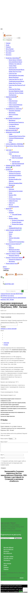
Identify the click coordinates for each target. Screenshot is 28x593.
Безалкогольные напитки (13, 244)
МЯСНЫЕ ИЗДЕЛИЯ (11, 130)
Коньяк (11, 232)
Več (23, 591)
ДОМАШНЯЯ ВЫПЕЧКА (15, 228)
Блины (10, 116)
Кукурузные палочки (15, 199)
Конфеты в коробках (15, 171)
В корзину (3, 326)
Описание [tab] (6, 342)
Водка (10, 234)
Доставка (8, 53)
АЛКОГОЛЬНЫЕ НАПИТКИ (13, 230)
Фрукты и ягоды (13, 114)
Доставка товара (8, 556)
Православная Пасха (12, 263)
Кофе (10, 154)
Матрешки (12, 261)
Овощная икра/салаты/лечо (17, 136)
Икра (10, 99)
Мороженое (12, 112)
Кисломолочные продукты (16, 122)
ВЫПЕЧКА (8, 208)
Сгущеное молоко (14, 124)
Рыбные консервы (14, 106)
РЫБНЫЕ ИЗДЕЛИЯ (11, 97)
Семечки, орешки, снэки (13, 253)
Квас (10, 245)
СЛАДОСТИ (9, 187)
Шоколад (11, 189)
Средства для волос (16, 75)
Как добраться (10, 51)
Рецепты (6, 569)
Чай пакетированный (18, 163)
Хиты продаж (9, 49)
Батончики (12, 177)
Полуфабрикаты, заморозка (14, 108)
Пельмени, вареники (14, 110)
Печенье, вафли (13, 218)
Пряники (11, 212)
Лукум (10, 197)
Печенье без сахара (17, 224)
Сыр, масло (12, 126)
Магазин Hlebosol (8, 547)
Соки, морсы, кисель (14, 251)
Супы (10, 142)
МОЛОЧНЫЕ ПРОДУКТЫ (13, 118)
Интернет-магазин (10, 293)
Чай (10, 159)
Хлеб (10, 226)
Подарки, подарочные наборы (14, 257)
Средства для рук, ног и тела (16, 81)
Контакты (8, 54)
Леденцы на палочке (15, 173)
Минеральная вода (14, 249)
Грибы (10, 134)
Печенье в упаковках (18, 220)
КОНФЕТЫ (9, 169)
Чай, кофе (8, 150)
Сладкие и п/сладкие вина (16, 242)
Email (2, 458)
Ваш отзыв (4, 441)
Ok (20, 591)
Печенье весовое (16, 222)
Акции (7, 45)
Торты (10, 216)
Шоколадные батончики (16, 191)
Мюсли (11, 204)
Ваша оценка (5, 438)
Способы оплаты (8, 558)
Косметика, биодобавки (12, 58)
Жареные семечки (14, 255)
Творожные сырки (14, 128)
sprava (21, 577)
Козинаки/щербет (14, 206)
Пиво (10, 236)
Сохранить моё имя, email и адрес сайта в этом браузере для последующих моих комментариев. (13, 463)
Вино (10, 240)
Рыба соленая (13, 102)
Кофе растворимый (17, 157)
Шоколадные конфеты (15, 175)
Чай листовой (16, 161)
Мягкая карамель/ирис (15, 183)
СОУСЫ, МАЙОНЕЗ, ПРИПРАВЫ (14, 144)
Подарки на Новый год (15, 259)
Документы (7, 560)
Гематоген (12, 202)
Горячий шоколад (14, 152)
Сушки (10, 210)
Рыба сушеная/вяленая (15, 104)
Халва (10, 193)
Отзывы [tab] (6, 344)
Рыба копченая (13, 101)
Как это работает (8, 549)
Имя (2, 455)
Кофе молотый (16, 156)
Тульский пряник (17, 214)
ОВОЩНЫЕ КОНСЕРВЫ (12, 132)
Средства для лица (16, 69)
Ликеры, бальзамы (14, 238)
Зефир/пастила (13, 201)
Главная (8, 43)
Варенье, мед (12, 195)
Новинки (8, 47)
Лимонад (11, 247)
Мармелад (12, 185)
